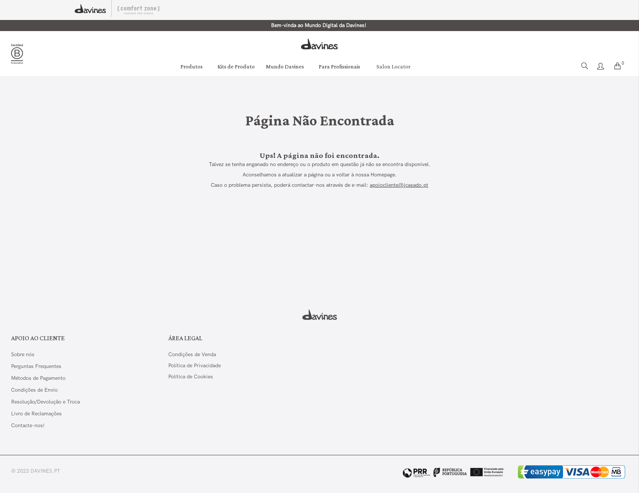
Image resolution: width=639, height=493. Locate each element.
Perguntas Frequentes (36, 366)
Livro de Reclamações (37, 413)
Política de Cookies (190, 376)
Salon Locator (393, 66)
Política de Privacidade (194, 365)
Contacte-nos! (28, 425)
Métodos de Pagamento (38, 378)
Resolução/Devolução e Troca (45, 401)
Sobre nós (22, 354)
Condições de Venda (192, 354)
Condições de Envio (34, 389)
